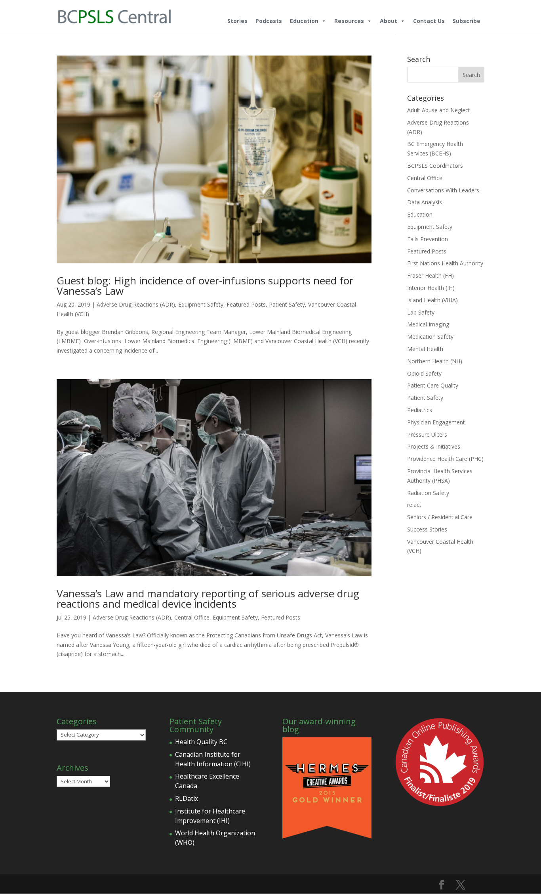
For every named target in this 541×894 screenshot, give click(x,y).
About (388, 21)
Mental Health (425, 349)
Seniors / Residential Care (439, 517)
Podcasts (268, 21)
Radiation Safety (428, 493)
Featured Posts (246, 304)
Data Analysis (424, 202)
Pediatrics (419, 410)
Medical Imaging (428, 324)
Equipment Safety (200, 304)
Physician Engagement (436, 422)
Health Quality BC (201, 741)
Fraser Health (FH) (430, 275)
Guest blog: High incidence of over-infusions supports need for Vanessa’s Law (205, 285)
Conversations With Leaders (443, 190)
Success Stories (427, 529)
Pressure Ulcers (427, 434)
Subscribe (466, 21)
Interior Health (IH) (431, 288)
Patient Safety (287, 304)
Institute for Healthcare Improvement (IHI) (210, 816)
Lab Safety (420, 312)
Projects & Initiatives (433, 446)
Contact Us (429, 21)
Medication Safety (430, 336)
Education (304, 21)
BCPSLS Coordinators (435, 165)
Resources (349, 21)
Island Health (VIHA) (432, 300)
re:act (414, 504)
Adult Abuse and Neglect (438, 110)
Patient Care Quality (432, 385)
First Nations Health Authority (445, 263)
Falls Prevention (427, 239)
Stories (237, 21)
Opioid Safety (424, 373)
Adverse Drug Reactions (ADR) (136, 304)
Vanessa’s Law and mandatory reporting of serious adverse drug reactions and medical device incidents (208, 598)
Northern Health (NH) (434, 361)
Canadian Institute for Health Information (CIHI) (213, 759)
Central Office (192, 617)
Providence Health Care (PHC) (445, 458)
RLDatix (186, 798)
